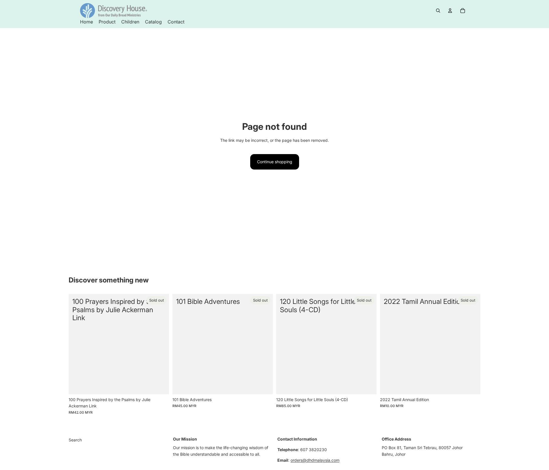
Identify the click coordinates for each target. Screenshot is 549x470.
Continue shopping (274, 161)
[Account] (450, 10)
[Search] (438, 10)
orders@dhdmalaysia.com (315, 460)
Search (75, 439)
